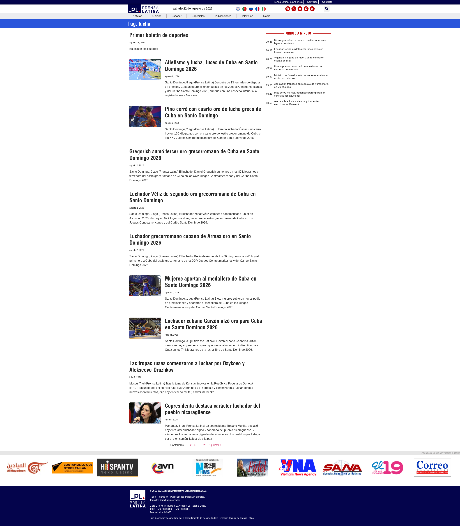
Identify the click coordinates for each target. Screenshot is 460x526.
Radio (266, 15)
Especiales (198, 15)
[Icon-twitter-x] (293, 8)
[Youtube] (300, 8)
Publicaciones (223, 15)
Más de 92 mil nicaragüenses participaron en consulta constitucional (299, 94)
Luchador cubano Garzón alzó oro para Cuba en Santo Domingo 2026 (213, 324)
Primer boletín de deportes (158, 35)
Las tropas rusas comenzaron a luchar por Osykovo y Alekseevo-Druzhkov (187, 366)
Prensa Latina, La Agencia (288, 1)
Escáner (176, 15)
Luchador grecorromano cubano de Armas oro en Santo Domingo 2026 (190, 239)
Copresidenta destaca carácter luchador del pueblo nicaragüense (212, 409)
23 (204, 445)
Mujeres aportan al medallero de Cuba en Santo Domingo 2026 (210, 281)
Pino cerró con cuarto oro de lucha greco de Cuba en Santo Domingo (213, 112)
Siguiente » (215, 445)
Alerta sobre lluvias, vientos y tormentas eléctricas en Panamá (296, 103)
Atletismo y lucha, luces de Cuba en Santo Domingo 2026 (211, 65)
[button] (327, 9)
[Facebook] (287, 8)
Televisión (247, 15)
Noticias (137, 15)
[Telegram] (306, 8)
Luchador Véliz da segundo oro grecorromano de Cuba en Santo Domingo (192, 197)
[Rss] (312, 8)
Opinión (156, 15)
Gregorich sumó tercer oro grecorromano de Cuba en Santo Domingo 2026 (194, 154)
